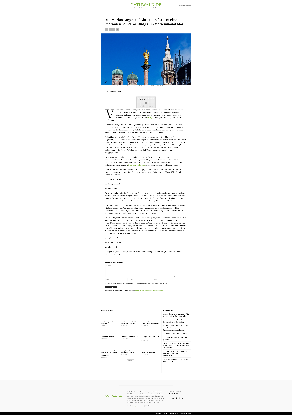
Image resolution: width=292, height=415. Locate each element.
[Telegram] (176, 398)
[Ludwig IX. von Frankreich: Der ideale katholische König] (130, 316)
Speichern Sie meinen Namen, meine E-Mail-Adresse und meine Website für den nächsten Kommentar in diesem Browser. (137, 283)
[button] (102, 5)
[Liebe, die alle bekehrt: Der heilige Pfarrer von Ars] (130, 345)
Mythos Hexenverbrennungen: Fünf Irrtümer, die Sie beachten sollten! (176, 315)
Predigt (150, 117)
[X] (110, 29)
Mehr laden (130, 360)
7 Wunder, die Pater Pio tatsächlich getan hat (176, 338)
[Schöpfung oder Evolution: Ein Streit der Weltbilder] (150, 331)
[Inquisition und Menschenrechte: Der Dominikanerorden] (150, 345)
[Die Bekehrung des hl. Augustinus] (110, 316)
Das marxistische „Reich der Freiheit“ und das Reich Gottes (150, 322)
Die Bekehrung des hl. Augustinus (107, 322)
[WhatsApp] (117, 29)
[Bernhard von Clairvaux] (110, 331)
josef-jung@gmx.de (138, 406)
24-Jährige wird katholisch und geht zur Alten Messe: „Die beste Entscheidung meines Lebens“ (176, 328)
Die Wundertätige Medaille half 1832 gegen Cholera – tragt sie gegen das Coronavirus (176, 345)
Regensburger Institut (136, 165)
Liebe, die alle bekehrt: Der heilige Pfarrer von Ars (129, 351)
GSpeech (153, 106)
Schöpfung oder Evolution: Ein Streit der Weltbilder (150, 337)
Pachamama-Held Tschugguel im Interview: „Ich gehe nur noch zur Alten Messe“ (175, 353)
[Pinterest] (113, 29)
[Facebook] (106, 29)
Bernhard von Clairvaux (107, 336)
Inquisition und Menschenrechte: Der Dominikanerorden (150, 351)
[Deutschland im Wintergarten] (130, 331)
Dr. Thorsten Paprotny (114, 91)
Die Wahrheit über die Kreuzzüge (175, 334)
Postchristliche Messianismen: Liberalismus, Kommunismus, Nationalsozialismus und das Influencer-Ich (109, 353)
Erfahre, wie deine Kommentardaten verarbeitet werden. (149, 290)
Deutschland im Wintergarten (129, 336)
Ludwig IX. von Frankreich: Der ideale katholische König (130, 322)
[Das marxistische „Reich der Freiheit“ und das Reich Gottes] (150, 316)
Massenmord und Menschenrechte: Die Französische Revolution (176, 321)
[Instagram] (173, 398)
